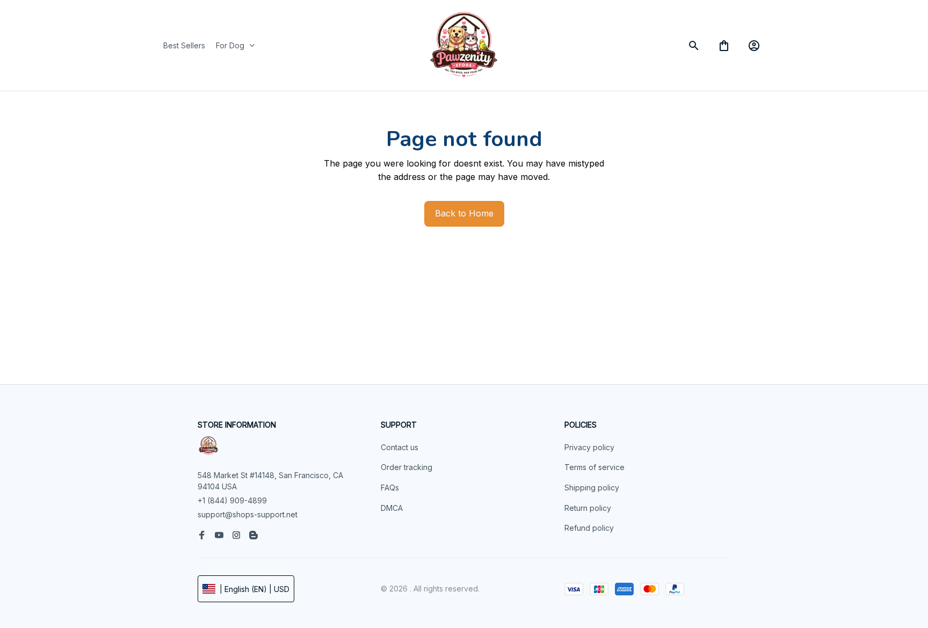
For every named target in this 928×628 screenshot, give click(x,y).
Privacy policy (589, 447)
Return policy (587, 507)
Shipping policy (591, 487)
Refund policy (589, 527)
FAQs (390, 487)
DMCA (392, 507)
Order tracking (406, 467)
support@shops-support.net (248, 514)
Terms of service (594, 467)
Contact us (399, 447)
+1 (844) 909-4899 (232, 500)
